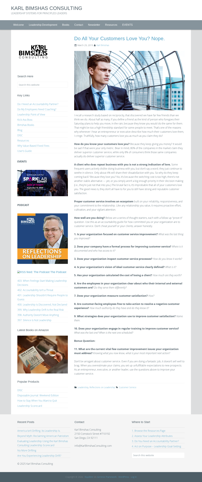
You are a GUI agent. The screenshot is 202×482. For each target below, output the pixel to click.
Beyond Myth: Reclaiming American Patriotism (43, 436)
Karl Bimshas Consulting (46, 8)
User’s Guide (24, 151)
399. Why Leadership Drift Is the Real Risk (40, 310)
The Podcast (58, 272)
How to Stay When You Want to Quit (37, 400)
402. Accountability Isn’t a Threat (35, 290)
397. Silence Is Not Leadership (34, 320)
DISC (20, 135)
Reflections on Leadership (102, 387)
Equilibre (89, 476)
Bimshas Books (25, 125)
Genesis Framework (107, 476)
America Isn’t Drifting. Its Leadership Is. (38, 430)
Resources (23, 140)
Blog (19, 130)
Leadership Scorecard (29, 406)
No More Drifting (26, 450)
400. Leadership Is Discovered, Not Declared (42, 304)
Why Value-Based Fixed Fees (33, 145)
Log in (134, 476)
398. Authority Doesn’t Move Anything (38, 315)
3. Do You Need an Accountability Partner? (155, 441)
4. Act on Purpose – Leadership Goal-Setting (156, 446)
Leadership (82, 387)
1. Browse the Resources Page (148, 430)
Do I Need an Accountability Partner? (37, 104)
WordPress (123, 476)
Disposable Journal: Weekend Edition (38, 395)
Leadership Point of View (31, 114)
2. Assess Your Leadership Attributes (152, 436)
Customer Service (127, 387)
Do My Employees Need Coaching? (36, 109)
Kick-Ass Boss (24, 119)
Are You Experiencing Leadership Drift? (39, 455)
